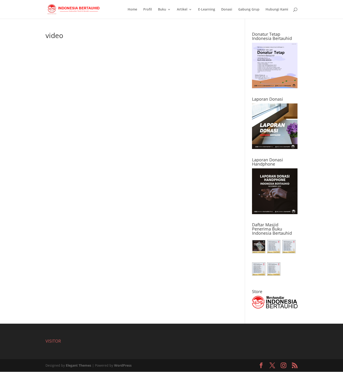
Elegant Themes (78, 365)
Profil (147, 9)
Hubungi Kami (277, 9)
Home (132, 9)
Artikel (182, 9)
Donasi (226, 9)
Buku (162, 9)
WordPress (123, 365)
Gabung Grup (248, 9)
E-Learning (206, 9)
